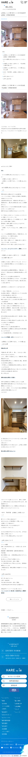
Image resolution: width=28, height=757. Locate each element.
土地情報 (17, 706)
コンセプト (5, 698)
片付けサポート (7, 714)
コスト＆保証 (5, 706)
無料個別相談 (6, 720)
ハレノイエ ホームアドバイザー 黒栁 (11, 248)
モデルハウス (6, 717)
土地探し (4, 709)
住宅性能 (4, 703)
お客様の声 (18, 703)
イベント (17, 698)
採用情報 (4, 734)
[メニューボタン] (25, 2)
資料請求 (4, 723)
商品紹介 (4, 712)
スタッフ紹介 (5, 731)
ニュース (17, 712)
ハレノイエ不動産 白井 (7, 337)
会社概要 (4, 729)
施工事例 (17, 700)
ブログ (17, 709)
